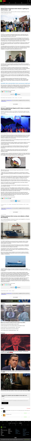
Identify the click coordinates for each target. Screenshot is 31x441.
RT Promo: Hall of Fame (26, 432)
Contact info (24, 433)
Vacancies (24, 435)
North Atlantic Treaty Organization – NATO (7, 97)
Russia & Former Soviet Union (4, 431)
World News (4, 106)
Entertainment (10, 431)
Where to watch (17, 431)
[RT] (10, 423)
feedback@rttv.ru (3, 294)
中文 (28, 421)
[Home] (1, 1)
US (18, 97)
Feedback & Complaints (26, 434)
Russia (16, 97)
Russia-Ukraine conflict (4, 290)
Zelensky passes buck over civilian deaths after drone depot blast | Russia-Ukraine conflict (16, 4)
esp (7, 421)
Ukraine (20, 97)
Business (2, 432)
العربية (2, 421)
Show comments (15, 297)
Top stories (3, 303)
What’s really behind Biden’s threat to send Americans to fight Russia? (15, 83)
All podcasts (28, 408)
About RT (24, 431)
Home (2, 106)
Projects (9, 433)
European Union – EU (4, 204)
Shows (9, 432)
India (1, 434)
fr (20, 421)
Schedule (17, 432)
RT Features (3, 333)
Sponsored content (18, 433)
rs (24, 421)
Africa (1, 433)
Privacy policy (15, 439)
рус (11, 421)
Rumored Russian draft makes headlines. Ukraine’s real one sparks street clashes (14, 390)
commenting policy (9, 100)
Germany (9, 204)
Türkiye (10, 290)
